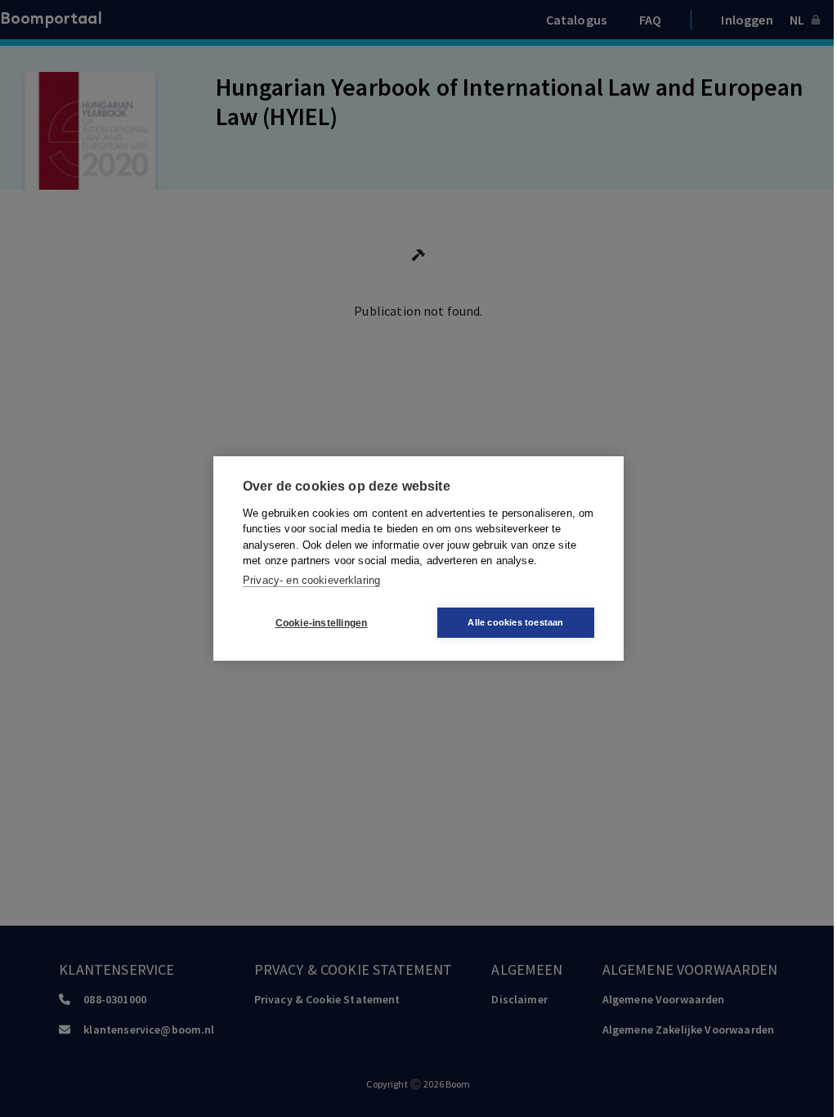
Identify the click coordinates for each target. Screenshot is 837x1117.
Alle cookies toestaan (515, 622)
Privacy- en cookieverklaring (311, 580)
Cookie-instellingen (321, 623)
